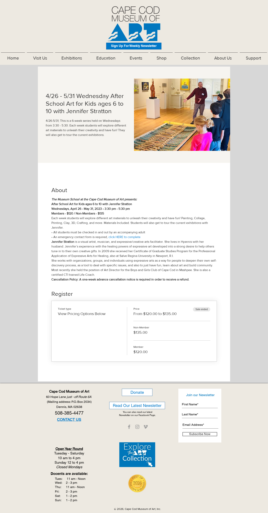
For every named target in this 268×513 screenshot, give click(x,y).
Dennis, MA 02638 (69, 407)
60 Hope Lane (69, 397)
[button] (71, 56)
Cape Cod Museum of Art (69, 391)
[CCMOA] (129, 427)
